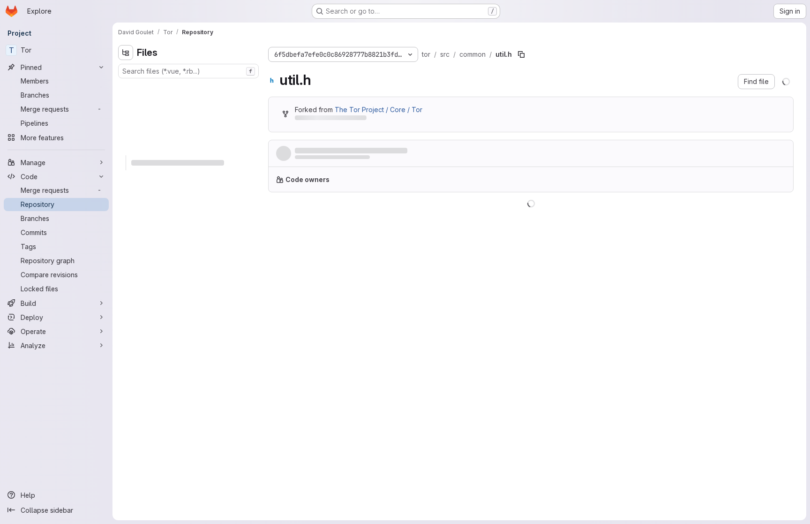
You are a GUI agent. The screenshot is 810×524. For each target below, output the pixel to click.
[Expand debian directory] (125, 117)
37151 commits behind (328, 119)
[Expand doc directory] (125, 132)
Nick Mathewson (318, 159)
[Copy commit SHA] (740, 155)
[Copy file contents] (749, 215)
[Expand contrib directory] (125, 102)
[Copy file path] (521, 54)
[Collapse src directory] (125, 147)
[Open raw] (764, 215)
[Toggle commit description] (561, 150)
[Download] (780, 215)
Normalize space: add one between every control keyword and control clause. (423, 151)
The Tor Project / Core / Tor (378, 110)
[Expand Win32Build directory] (125, 87)
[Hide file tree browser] (125, 52)
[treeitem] (189, 87)
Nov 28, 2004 (386, 159)
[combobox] (188, 71)
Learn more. (551, 183)
